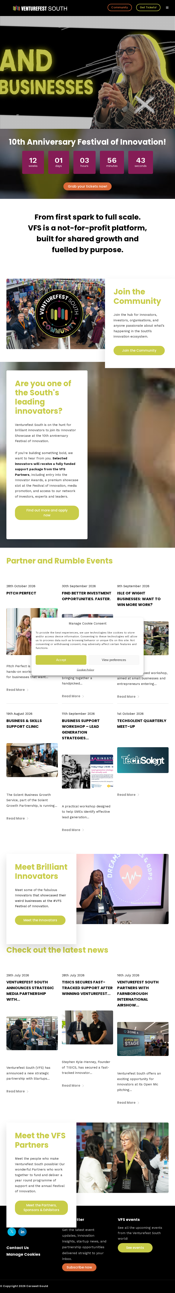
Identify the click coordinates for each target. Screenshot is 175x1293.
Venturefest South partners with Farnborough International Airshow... (138, 993)
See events (135, 1247)
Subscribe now (79, 1267)
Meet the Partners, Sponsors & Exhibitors (41, 1207)
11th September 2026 (78, 714)
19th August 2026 (19, 714)
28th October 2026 (20, 586)
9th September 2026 (133, 586)
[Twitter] (11, 1231)
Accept (61, 660)
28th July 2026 (73, 975)
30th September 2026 (79, 586)
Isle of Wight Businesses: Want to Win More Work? (139, 598)
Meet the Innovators (40, 920)
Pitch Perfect (21, 593)
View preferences (114, 660)
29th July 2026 (17, 975)
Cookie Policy (85, 669)
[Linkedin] (22, 1231)
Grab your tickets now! (87, 186)
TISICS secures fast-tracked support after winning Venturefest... (87, 987)
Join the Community (139, 350)
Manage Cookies (23, 1254)
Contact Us (17, 1247)
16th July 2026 (128, 975)
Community (119, 7)
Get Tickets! (148, 7)
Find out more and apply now (47, 512)
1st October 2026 (130, 714)
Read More (15, 689)
